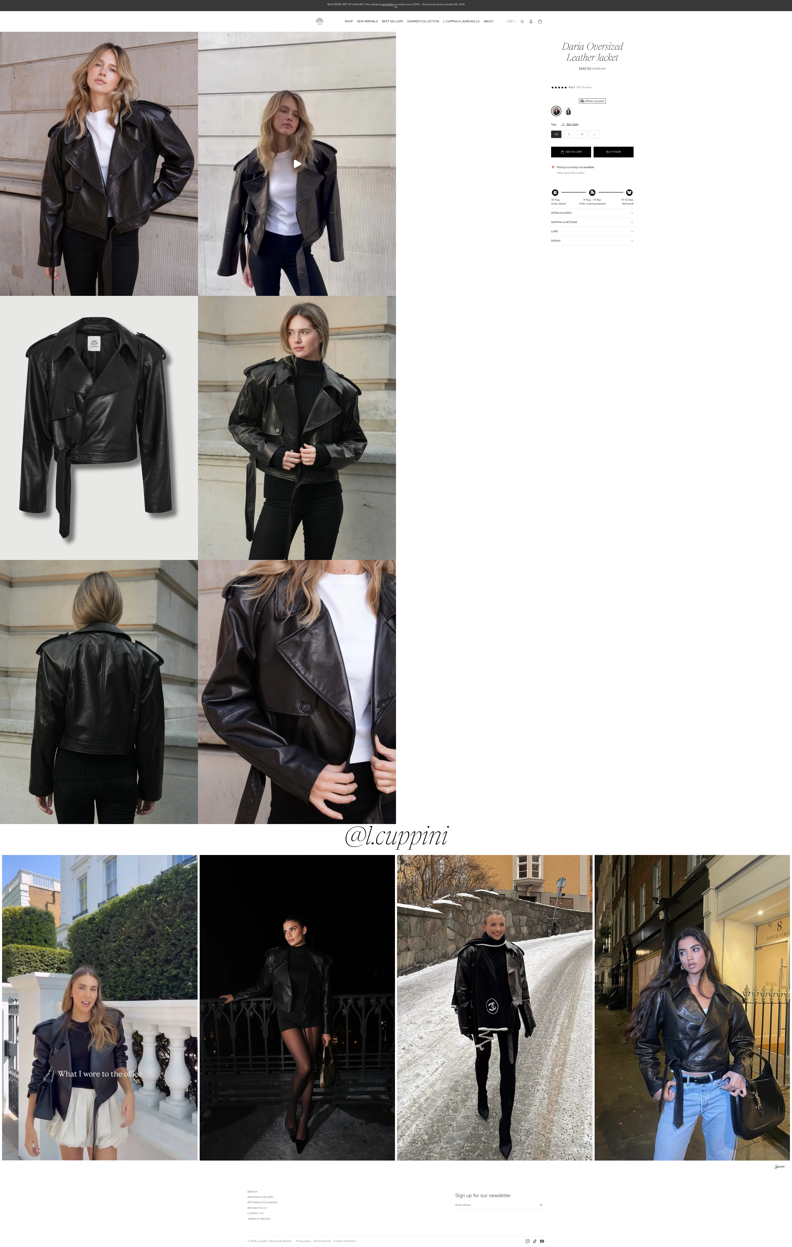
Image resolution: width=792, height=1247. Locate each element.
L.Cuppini (262, 1241)
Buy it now (613, 152)
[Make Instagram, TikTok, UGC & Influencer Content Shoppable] (780, 1167)
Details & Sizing (561, 213)
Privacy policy (303, 1241)
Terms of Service (259, 1219)
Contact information (345, 1241)
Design (555, 240)
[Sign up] (540, 1205)
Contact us (255, 1213)
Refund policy (258, 1208)
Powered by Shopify (281, 1241)
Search (252, 1191)
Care (554, 231)
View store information (571, 173)
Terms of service (322, 1241)
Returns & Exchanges (262, 1202)
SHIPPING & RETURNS (564, 222)
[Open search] (522, 21)
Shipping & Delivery (261, 1197)
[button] (100, 1007)
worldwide (388, 4)
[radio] (556, 111)
